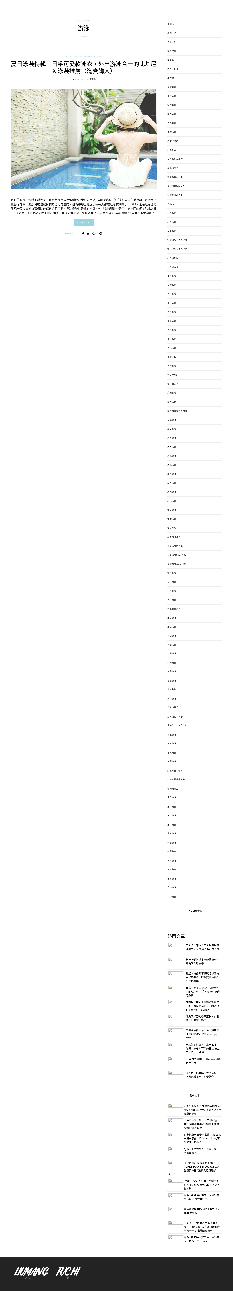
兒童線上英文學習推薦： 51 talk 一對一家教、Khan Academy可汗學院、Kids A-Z (202, 1138)
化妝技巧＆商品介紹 (177, 249)
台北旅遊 (171, 312)
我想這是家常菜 (175, 546)
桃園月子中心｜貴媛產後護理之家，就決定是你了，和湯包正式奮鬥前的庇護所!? (202, 1005)
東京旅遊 (171, 618)
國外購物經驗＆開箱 (177, 411)
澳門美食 (171, 114)
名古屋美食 (172, 384)
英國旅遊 (171, 761)
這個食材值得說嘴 (176, 779)
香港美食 (171, 132)
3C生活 (171, 204)
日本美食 (171, 600)
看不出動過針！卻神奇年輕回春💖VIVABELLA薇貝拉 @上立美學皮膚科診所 (202, 1109)
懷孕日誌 (171, 528)
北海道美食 (172, 267)
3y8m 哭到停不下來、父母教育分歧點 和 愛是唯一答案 (201, 1197)
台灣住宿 (171, 357)
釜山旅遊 (171, 815)
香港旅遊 (171, 879)
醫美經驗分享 (174, 789)
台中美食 (171, 303)
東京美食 (171, 627)
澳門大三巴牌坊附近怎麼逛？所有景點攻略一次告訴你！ (202, 1074)
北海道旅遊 (172, 258)
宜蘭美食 (171, 483)
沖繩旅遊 (171, 653)
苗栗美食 (171, 753)
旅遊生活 (171, 33)
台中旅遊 (171, 294)
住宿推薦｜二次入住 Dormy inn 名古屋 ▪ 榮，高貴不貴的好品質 (203, 991)
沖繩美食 (171, 663)
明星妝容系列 (174, 609)
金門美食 (171, 807)
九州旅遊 (171, 213)
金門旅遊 (171, 797)
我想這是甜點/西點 (176, 555)
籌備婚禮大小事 (175, 177)
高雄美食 (171, 897)
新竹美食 (171, 582)
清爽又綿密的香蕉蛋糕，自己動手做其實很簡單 (202, 1018)
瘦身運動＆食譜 (175, 717)
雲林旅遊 (171, 833)
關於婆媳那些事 (175, 195)
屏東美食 (171, 501)
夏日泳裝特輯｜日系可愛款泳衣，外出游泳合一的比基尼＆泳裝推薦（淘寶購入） (84, 68)
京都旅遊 (171, 231)
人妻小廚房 (172, 141)
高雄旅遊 (171, 887)
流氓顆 (93, 79)
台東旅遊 (171, 339)
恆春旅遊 (171, 510)
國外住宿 (171, 402)
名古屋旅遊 (172, 375)
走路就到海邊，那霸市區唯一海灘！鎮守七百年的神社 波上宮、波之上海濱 (203, 1048)
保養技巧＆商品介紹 (177, 240)
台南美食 (171, 96)
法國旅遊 (171, 671)
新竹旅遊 (171, 573)
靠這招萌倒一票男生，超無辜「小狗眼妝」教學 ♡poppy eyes (202, 1034)
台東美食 (171, 348)
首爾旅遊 (171, 861)
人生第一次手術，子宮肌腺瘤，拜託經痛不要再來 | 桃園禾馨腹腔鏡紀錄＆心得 (202, 1124)
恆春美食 (171, 519)
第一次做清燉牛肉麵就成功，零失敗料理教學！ (202, 961)
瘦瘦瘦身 (171, 51)
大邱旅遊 (171, 438)
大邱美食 (171, 447)
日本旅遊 (171, 591)
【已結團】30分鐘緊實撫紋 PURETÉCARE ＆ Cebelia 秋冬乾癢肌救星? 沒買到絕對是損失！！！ (193, 1168)
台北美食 (171, 321)
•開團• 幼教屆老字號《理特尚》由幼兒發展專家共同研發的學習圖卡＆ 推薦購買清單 (202, 1226)
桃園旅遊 (171, 636)
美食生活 (171, 42)
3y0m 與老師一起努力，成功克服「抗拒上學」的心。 (201, 1239)
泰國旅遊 (171, 681)
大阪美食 (171, 465)
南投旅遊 (171, 285)
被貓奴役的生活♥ (175, 186)
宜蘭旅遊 (171, 474)
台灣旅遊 (171, 366)
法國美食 (171, 105)
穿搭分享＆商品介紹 (93, 57)
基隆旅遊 (171, 420)
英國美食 (171, 123)
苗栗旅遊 (171, 743)
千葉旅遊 (171, 276)
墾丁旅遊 (171, 429)
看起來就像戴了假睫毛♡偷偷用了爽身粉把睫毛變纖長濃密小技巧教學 (202, 977)
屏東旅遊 (171, 492)
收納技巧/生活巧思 (176, 564)
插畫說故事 (172, 168)
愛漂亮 (68, 57)
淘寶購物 (78, 57)
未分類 (170, 78)
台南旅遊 (171, 330)
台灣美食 (171, 87)
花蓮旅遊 (171, 735)
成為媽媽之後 (174, 537)
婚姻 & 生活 (173, 24)
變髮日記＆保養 (175, 771)
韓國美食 (171, 851)
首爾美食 (171, 869)
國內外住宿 (172, 69)
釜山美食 (171, 825)
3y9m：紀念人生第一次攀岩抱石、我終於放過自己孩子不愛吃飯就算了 (202, 1184)
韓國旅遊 (171, 843)
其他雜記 (171, 150)
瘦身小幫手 (172, 707)
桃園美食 (171, 645)
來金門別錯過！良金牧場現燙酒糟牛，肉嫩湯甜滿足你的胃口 (202, 949)
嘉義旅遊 (171, 393)
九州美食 (171, 222)
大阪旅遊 (171, 456)
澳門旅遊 (171, 699)
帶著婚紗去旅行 (175, 159)
